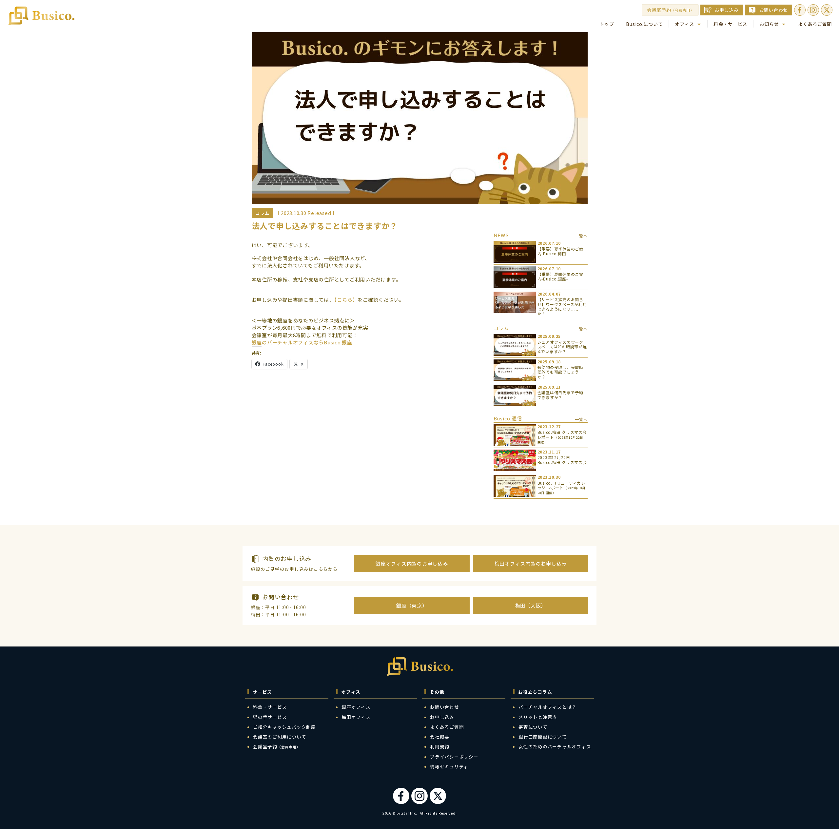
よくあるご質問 (815, 23)
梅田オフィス (356, 717)
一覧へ (581, 236)
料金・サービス (730, 23)
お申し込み (726, 10)
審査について (533, 726)
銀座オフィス (356, 707)
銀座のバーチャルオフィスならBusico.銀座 (302, 342)
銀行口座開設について (542, 736)
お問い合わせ (773, 10)
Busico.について (644, 23)
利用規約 (439, 746)
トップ (606, 23)
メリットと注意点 (537, 717)
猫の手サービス (270, 717)
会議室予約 (670, 10)
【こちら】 (346, 299)
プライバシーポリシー (454, 756)
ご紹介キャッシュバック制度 (284, 726)
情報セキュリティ (449, 766)
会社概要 (439, 736)
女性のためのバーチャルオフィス (554, 746)
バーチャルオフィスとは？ (547, 707)
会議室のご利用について (279, 736)
